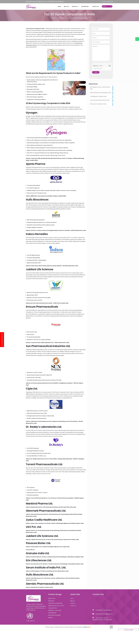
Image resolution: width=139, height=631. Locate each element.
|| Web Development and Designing (73, 627)
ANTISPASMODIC (52, 613)
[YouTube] (106, 1)
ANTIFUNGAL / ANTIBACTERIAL (55, 603)
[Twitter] (104, 1)
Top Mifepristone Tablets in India (98, 96)
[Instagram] (112, 1)
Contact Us (73, 605)
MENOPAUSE (51, 601)
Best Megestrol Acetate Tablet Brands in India (100, 88)
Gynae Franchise (62, 18)
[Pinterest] (110, 1)
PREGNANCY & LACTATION (54, 610)
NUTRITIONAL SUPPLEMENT (54, 615)
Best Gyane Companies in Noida (98, 104)
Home (53, 18)
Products (72, 603)
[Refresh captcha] (110, 66)
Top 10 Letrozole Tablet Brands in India (99, 100)
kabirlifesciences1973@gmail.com (104, 614)
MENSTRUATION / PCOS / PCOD (56, 605)
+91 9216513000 (99, 610)
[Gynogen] (31, 6)
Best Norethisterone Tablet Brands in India (100, 92)
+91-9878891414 (108, 610)
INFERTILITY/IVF (51, 598)
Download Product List (2, 339)
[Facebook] (102, 1)
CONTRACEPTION (52, 608)
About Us (72, 601)
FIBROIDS (50, 617)
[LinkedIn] (108, 1)
